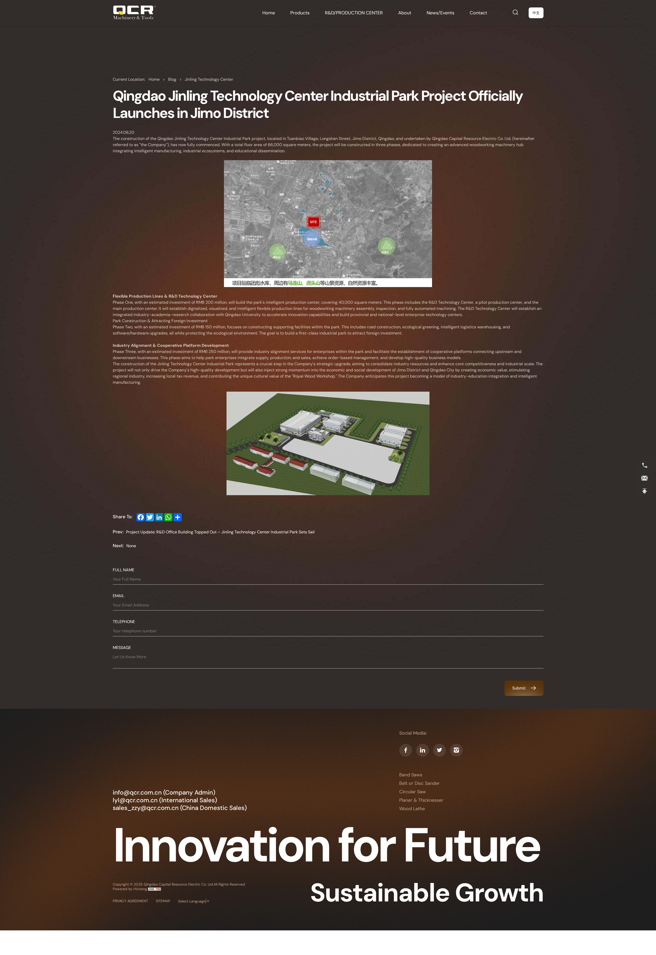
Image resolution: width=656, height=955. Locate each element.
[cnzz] (154, 889)
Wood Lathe (412, 809)
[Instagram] (456, 750)
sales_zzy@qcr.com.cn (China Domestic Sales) (180, 808)
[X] (439, 750)
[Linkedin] (422, 750)
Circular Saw (412, 792)
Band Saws (410, 775)
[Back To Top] (644, 491)
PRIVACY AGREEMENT (130, 901)
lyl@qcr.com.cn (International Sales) (165, 800)
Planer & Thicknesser (421, 800)
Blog (172, 79)
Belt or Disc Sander (419, 783)
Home (155, 79)
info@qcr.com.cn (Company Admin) (164, 792)
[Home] (134, 13)
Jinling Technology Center (209, 79)
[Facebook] (405, 750)
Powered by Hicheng (130, 889)
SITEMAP (163, 901)
